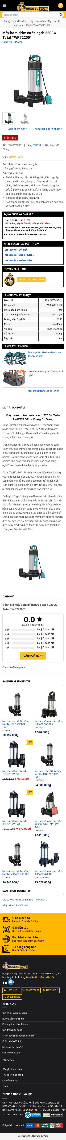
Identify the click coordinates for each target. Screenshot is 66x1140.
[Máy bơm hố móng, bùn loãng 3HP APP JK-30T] (49, 854)
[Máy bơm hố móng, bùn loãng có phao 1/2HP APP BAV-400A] (49, 804)
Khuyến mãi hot (10, 1080)
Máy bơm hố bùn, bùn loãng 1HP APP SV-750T (15, 772)
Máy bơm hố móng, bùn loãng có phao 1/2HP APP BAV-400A (48, 824)
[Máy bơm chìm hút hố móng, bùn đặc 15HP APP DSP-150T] (16, 704)
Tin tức (6, 1086)
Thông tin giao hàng (12, 1075)
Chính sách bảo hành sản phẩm (18, 1035)
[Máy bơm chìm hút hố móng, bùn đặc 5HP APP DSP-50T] (16, 854)
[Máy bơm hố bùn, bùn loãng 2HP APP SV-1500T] (16, 804)
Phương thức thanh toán (15, 1024)
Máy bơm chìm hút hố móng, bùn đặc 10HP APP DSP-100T (48, 774)
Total (37, 145)
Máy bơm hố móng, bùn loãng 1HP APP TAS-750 (48, 722)
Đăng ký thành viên (12, 1069)
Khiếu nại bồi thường (12, 1047)
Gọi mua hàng (15, 157)
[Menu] (4, 5)
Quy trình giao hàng (12, 1030)
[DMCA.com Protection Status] (53, 1114)
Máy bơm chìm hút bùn (15, 905)
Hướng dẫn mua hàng (13, 1018)
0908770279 (24, 279)
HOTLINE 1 (13, 990)
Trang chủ (9, 21)
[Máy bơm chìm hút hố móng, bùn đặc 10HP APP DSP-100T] (49, 754)
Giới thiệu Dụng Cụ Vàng (14, 1013)
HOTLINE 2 (52, 990)
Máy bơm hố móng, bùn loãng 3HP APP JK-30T (48, 872)
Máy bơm (41, 899)
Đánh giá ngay (33, 655)
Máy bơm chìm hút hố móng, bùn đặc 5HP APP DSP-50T (15, 872)
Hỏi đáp (18, 42)
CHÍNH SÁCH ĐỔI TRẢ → (17, 250)
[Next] (58, 79)
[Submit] (61, 15)
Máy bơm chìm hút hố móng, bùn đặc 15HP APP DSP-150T (15, 724)
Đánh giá (7, 42)
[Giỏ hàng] (60, 5)
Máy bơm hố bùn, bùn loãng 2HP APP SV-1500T (15, 822)
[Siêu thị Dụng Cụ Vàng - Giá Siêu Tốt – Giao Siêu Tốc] (33, 5)
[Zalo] (11, 982)
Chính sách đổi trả (11, 1041)
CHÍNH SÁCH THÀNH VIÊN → (19, 260)
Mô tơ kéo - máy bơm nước (31, 21)
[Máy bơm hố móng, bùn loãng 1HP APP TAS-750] (49, 704)
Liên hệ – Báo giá (11, 1052)
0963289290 (38, 279)
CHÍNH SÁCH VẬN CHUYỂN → (19, 255)
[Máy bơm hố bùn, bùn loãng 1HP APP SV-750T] (16, 754)
